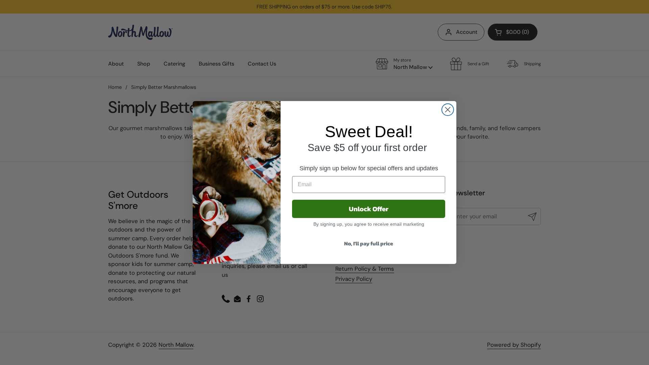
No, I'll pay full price (368, 243)
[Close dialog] (448, 110)
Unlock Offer (368, 209)
